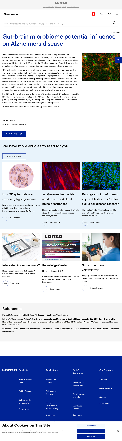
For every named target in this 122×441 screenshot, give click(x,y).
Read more (15, 218)
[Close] (118, 431)
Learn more (55, 289)
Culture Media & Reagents (25, 401)
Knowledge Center (77, 407)
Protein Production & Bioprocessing (52, 406)
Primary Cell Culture (51, 381)
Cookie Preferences (91, 425)
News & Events (105, 388)
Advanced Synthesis (60, 7)
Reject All (91, 431)
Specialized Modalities (73, 7)
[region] (61, 431)
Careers (102, 397)
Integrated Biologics (48, 7)
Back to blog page (14, 133)
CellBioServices (25, 391)
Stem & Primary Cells (25, 381)
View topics (15, 283)
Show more (24, 409)
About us (103, 380)
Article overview (14, 156)
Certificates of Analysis (79, 395)
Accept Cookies (91, 436)
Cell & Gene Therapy (51, 392)
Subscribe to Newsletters (78, 384)
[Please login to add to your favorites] (85, 57)
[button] (118, 60)
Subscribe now (96, 288)
